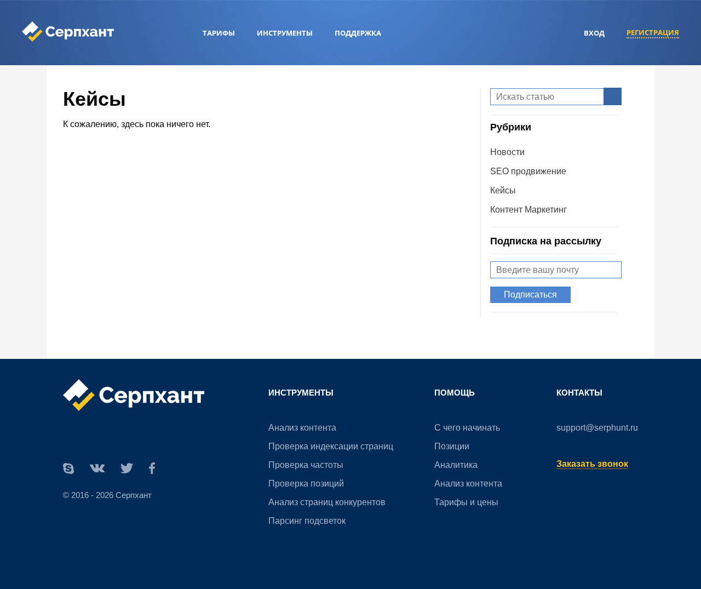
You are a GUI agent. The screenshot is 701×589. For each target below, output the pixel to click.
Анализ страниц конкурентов (327, 502)
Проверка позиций (306, 483)
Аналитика (456, 465)
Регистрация (653, 32)
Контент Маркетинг (528, 209)
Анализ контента (302, 427)
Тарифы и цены (466, 502)
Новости (507, 152)
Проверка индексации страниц (330, 446)
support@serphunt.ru (597, 427)
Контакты (579, 392)
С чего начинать (467, 427)
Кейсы (503, 190)
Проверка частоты (305, 465)
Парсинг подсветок (307, 520)
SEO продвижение (528, 171)
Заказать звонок (592, 463)
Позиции (451, 446)
